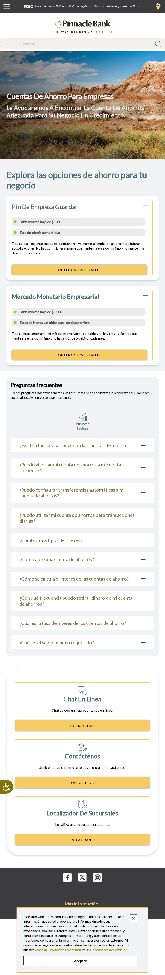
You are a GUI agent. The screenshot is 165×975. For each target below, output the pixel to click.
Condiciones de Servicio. (108, 950)
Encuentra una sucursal (158, 6)
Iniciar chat (82, 725)
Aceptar (80, 961)
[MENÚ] (6, 6)
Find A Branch (82, 840)
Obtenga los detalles (99, 271)
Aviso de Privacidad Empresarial (58, 950)
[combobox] (76, 44)
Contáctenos (82, 783)
